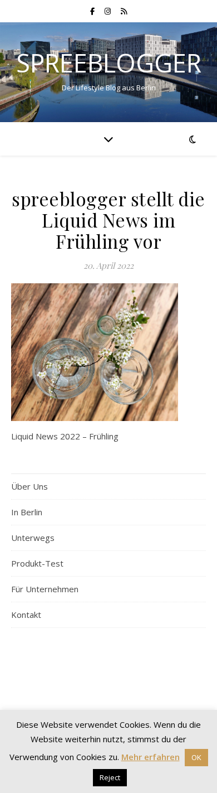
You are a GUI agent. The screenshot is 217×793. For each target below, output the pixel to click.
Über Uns (29, 486)
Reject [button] (110, 777)
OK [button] (196, 757)
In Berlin (26, 512)
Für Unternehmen (44, 588)
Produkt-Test (37, 563)
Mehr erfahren (150, 756)
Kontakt (26, 614)
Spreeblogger (108, 62)
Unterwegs (33, 537)
